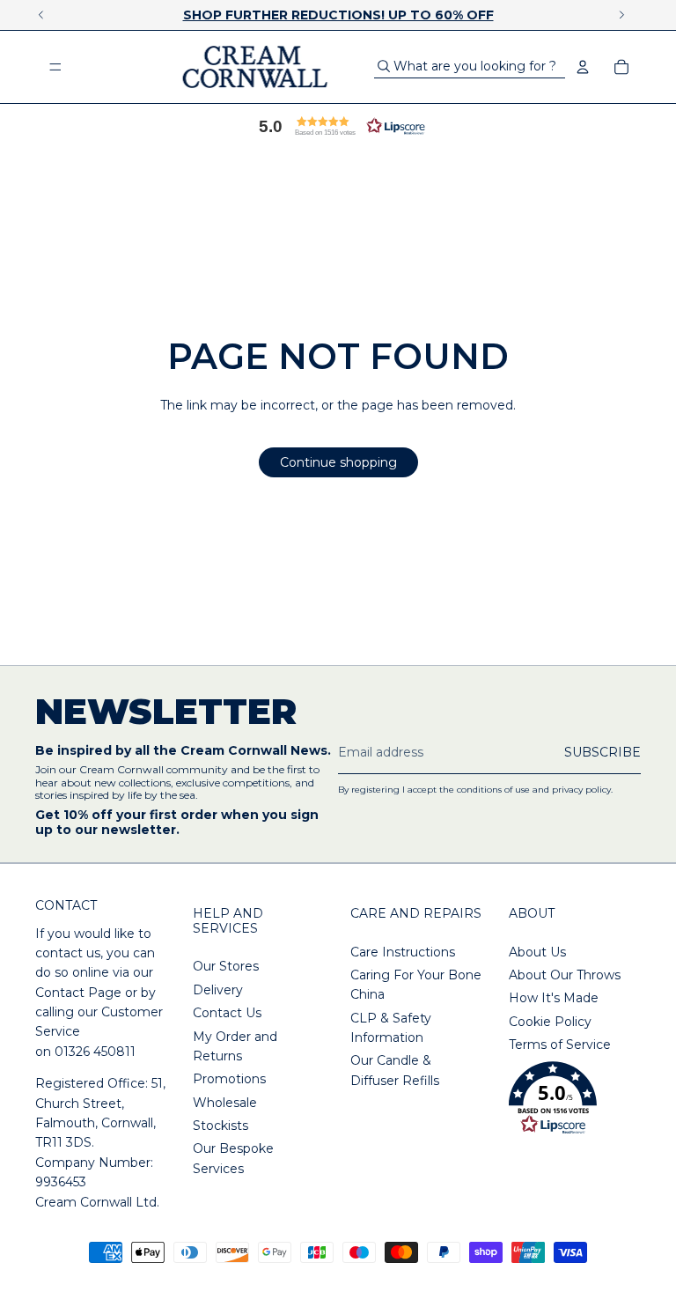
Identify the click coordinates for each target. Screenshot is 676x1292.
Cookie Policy (550, 1022)
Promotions (229, 1079)
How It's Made (554, 998)
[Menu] (55, 67)
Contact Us (227, 1013)
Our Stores (226, 966)
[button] (338, 126)
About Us (537, 952)
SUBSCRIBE (602, 752)
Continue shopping (338, 462)
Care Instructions (402, 952)
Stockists (220, 1125)
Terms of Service (560, 1044)
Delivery (218, 990)
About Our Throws (565, 975)
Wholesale (225, 1103)
